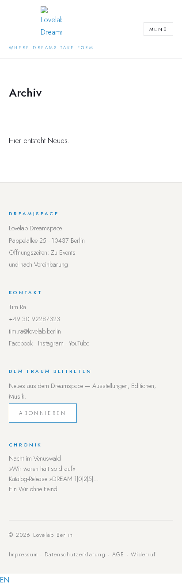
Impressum (23, 555)
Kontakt (26, 292)
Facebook (21, 343)
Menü (158, 29)
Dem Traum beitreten (50, 371)
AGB (118, 555)
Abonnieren (42, 413)
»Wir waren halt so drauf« (42, 468)
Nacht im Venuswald (35, 458)
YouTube (79, 343)
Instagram (51, 343)
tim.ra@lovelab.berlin (35, 331)
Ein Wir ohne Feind (33, 489)
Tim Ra (17, 307)
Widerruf (143, 555)
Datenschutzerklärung (75, 555)
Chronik (25, 444)
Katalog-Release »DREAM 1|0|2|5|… (54, 478)
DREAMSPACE (34, 213)
